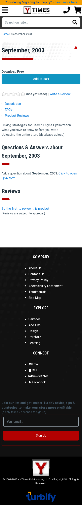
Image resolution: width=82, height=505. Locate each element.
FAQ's (9, 110)
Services (34, 319)
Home (5, 33)
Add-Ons (34, 325)
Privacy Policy (38, 280)
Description (13, 104)
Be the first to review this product (25, 208)
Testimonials (37, 292)
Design (33, 331)
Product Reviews (17, 115)
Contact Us (36, 274)
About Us (34, 268)
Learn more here (66, 2)
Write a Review (60, 94)
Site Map (34, 298)
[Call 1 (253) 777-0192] (66, 10)
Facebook (39, 382)
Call (34, 370)
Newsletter (40, 376)
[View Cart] (78, 10)
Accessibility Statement (45, 286)
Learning (34, 343)
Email (35, 364)
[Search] (74, 22)
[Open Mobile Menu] (5, 10)
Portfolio (34, 337)
